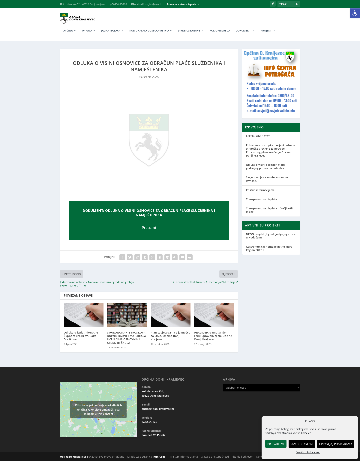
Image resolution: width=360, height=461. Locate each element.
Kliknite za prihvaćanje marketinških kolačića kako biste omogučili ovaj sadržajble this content (98, 409)
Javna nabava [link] (110, 30)
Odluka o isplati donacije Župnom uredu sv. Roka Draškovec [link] (81, 336)
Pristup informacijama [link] (260, 190)
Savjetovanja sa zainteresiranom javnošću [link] (267, 178)
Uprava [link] (87, 30)
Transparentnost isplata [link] (181, 4)
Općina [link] (68, 30)
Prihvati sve (275, 444)
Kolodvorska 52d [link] (152, 391)
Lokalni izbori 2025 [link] (258, 136)
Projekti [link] (266, 30)
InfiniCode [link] (159, 456)
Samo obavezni (301, 444)
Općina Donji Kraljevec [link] (74, 456)
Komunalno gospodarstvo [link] (149, 30)
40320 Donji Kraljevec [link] (155, 395)
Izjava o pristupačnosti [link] (215, 456)
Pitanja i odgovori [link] (243, 456)
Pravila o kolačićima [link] (308, 452)
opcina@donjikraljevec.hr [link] (148, 4)
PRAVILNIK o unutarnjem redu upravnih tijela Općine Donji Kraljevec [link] (213, 336)
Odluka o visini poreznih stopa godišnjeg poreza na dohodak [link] (265, 166)
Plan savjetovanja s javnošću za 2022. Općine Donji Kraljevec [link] (170, 336)
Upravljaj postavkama (335, 444)
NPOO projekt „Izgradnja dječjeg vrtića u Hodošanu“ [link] (271, 235)
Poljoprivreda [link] (219, 30)
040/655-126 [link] (120, 4)
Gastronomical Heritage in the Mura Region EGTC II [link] (269, 248)
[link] (355, 13)
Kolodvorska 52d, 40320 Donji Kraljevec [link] (84, 4)
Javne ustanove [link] (189, 30)
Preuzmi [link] (149, 227)
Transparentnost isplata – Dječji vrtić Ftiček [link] (269, 210)
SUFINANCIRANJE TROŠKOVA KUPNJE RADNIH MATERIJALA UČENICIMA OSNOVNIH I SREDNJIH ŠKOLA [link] (126, 338)
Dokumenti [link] (243, 30)
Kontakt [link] (261, 456)
